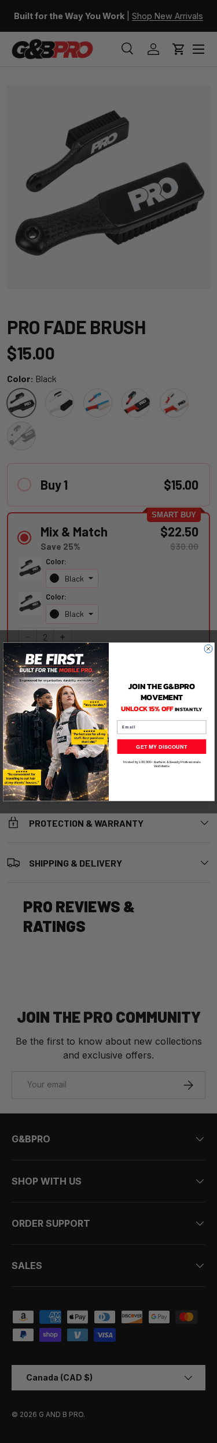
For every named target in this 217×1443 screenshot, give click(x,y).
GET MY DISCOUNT (161, 746)
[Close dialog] (208, 649)
